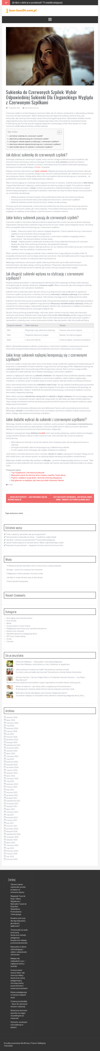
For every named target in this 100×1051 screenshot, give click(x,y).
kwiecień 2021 (12, 818)
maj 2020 (10, 848)
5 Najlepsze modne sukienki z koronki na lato (25, 574)
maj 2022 (10, 781)
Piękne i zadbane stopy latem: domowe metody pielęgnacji (36, 478)
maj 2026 (10, 726)
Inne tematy (11, 621)
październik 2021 (13, 801)
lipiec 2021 (10, 809)
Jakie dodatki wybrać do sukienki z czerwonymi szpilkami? (31, 147)
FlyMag (40, 1043)
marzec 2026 (11, 731)
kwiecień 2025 (12, 762)
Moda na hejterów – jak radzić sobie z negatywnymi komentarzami (43, 686)
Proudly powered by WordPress (17, 1043)
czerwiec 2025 (12, 756)
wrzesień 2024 (12, 767)
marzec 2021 (11, 820)
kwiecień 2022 (12, 784)
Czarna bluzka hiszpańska (17, 581)
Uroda (10, 485)
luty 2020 (10, 856)
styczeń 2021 (11, 826)
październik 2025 (13, 745)
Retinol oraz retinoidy (15, 631)
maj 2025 (10, 759)
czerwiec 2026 (12, 723)
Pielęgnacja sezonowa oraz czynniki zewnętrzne (26, 628)
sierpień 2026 (11, 717)
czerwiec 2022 (12, 779)
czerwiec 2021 (12, 812)
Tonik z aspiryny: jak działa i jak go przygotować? (26, 534)
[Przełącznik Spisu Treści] (58, 132)
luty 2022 (10, 790)
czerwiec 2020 (12, 845)
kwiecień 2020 (12, 851)
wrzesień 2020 (12, 837)
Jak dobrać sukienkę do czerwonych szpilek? (26, 136)
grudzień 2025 (12, 740)
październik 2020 (13, 834)
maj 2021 (10, 815)
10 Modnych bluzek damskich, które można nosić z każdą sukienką (34, 566)
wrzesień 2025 (12, 748)
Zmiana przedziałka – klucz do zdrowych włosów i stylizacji (19, 1004)
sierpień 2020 (11, 840)
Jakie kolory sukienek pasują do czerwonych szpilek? (29, 139)
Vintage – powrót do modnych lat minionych (25, 570)
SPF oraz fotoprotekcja (16, 636)
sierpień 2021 (11, 806)
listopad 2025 (11, 742)
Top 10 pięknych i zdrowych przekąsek (27, 473)
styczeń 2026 (11, 737)
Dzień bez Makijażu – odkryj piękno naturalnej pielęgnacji (39, 662)
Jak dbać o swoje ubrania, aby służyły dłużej (24, 577)
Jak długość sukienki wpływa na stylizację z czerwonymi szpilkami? (34, 142)
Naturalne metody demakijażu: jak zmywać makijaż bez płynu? (41, 693)
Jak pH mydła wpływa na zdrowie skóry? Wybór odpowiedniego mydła (41, 2)
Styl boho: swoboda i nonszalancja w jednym (19, 1024)
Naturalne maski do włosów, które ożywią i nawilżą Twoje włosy (38, 475)
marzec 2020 (11, 854)
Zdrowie (10, 641)
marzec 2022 (11, 787)
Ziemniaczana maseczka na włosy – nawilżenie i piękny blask (31, 537)
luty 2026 (10, 734)
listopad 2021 (11, 798)
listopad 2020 (11, 831)
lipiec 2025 (10, 753)
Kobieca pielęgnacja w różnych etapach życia (19, 995)
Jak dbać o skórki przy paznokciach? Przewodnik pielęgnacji (30, 540)
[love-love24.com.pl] (21, 10)
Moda (9, 623)
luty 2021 (10, 823)
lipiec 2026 (10, 720)
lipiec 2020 (10, 843)
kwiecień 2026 (12, 728)
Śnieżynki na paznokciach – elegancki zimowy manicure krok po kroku (34, 545)
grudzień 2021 (12, 795)
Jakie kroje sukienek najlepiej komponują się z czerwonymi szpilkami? (35, 144)
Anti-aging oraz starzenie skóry (19, 618)
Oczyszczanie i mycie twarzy (18, 626)
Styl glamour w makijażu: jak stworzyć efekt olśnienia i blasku (37, 480)
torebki (42, 433)
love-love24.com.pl (31, 108)
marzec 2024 (11, 770)
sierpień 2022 (11, 773)
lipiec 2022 (10, 776)
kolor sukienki (41, 171)
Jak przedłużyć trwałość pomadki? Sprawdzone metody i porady (42, 670)
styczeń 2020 (11, 859)
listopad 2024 (11, 765)
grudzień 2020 (12, 829)
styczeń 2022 (11, 792)
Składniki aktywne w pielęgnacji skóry (22, 634)
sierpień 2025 (11, 751)
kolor (39, 167)
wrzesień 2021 (12, 804)
